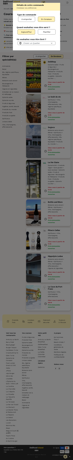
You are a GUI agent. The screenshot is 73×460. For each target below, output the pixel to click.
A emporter (26, 19)
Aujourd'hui (26, 32)
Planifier (46, 32)
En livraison (46, 19)
